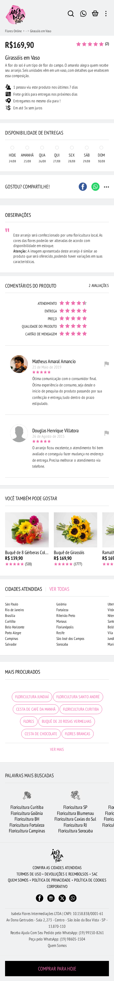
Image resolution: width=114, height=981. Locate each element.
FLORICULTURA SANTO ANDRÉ (78, 696)
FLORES (28, 721)
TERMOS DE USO (28, 874)
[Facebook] (39, 901)
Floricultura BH (27, 819)
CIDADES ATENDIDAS (37, 589)
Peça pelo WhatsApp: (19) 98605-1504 (57, 939)
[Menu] (106, 15)
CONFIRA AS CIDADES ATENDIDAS (57, 867)
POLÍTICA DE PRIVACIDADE (51, 880)
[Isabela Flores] (57, 856)
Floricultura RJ (75, 825)
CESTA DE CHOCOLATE (41, 733)
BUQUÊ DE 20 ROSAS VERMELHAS (67, 721)
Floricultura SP (75, 807)
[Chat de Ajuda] (83, 13)
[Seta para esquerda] (6, 120)
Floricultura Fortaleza (27, 825)
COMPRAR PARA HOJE (57, 968)
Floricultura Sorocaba (75, 831)
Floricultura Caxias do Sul (75, 819)
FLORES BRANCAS (77, 733)
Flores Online (13, 31)
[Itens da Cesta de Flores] (95, 15)
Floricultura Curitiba (26, 807)
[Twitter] (62, 898)
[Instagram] (51, 901)
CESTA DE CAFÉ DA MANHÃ (35, 709)
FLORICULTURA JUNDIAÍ (32, 696)
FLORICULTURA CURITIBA (81, 709)
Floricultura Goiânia (27, 813)
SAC (95, 874)
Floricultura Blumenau (75, 813)
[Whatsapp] (73, 901)
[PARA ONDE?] (71, 15)
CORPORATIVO (57, 886)
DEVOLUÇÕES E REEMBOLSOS (66, 874)
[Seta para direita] (107, 120)
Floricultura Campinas (27, 831)
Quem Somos (57, 945)
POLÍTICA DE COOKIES (90, 880)
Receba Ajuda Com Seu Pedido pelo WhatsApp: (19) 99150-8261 (57, 932)
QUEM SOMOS (18, 880)
